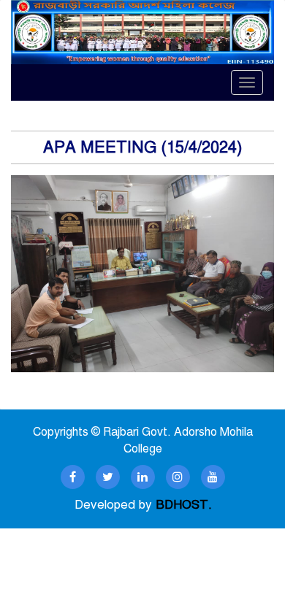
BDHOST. (184, 504)
